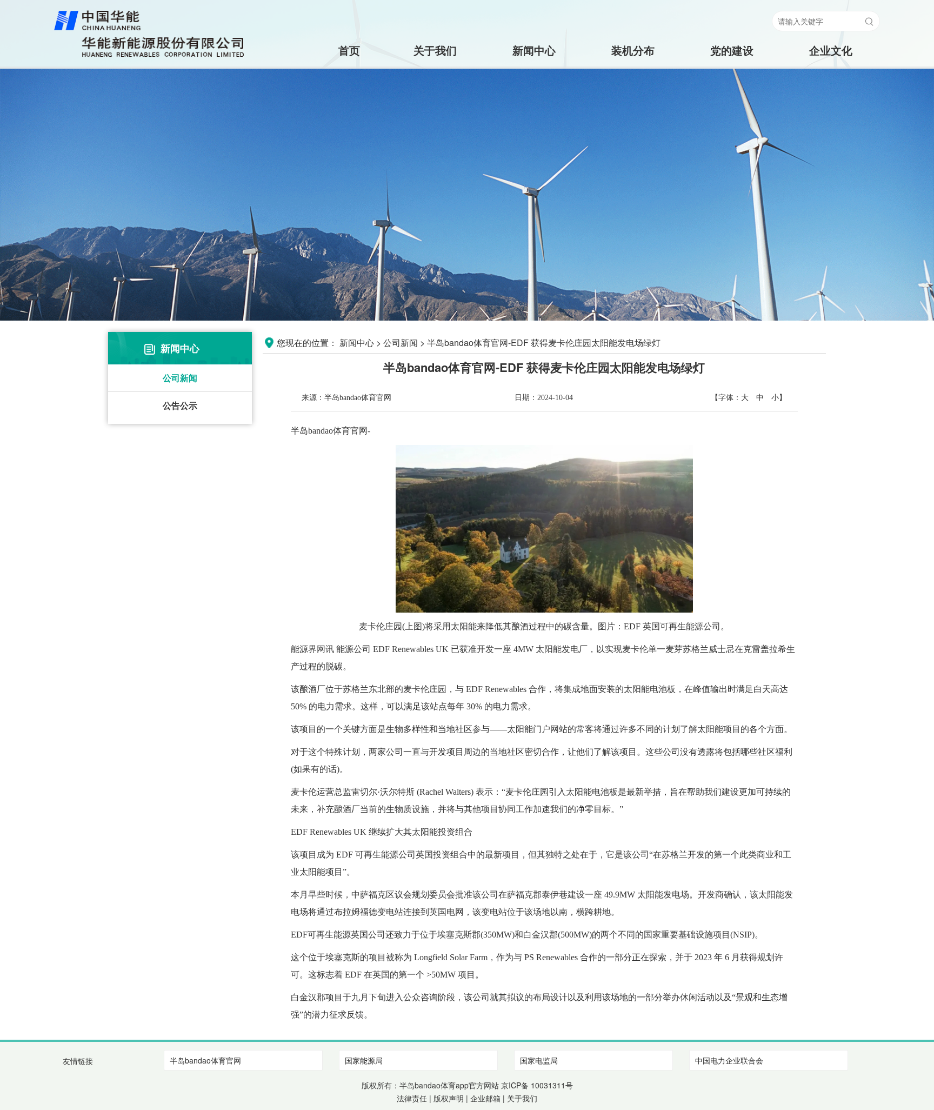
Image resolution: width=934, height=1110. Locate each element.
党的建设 (731, 50)
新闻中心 (534, 50)
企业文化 (830, 50)
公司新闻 (180, 377)
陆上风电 (632, 71)
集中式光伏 (632, 93)
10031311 (548, 1085)
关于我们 (435, 50)
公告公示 (180, 405)
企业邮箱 (485, 1098)
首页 (336, 50)
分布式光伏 (632, 115)
